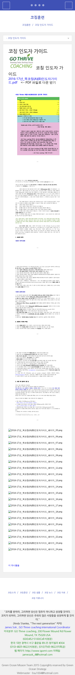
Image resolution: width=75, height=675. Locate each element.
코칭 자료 (61, 593)
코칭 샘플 (36, 593)
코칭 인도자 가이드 (44, 25)
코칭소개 (12, 593)
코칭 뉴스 (48, 593)
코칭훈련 (37, 17)
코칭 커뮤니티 (38, 598)
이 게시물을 (13, 565)
